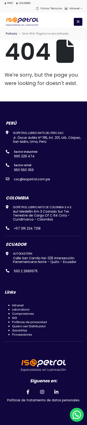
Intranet (74, 8)
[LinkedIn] (56, 391)
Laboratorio (21, 309)
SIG (14, 318)
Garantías (19, 330)
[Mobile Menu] (78, 22)
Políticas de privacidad (29, 322)
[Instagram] (42, 391)
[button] (77, 415)
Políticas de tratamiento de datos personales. (43, 400)
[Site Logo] (22, 21)
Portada (11, 34)
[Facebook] (28, 391)
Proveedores (22, 334)
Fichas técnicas (51, 8)
